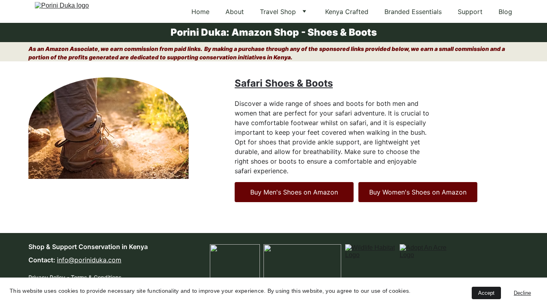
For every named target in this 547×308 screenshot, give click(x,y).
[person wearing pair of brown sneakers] (108, 128)
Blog (505, 12)
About (234, 12)
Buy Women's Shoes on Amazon (418, 192)
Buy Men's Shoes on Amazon (294, 192)
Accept (486, 293)
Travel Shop (278, 12)
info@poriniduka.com (89, 260)
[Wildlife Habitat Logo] (370, 261)
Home (200, 12)
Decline (522, 293)
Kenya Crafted (346, 12)
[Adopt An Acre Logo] (425, 261)
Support (470, 12)
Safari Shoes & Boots (284, 83)
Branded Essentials (413, 12)
